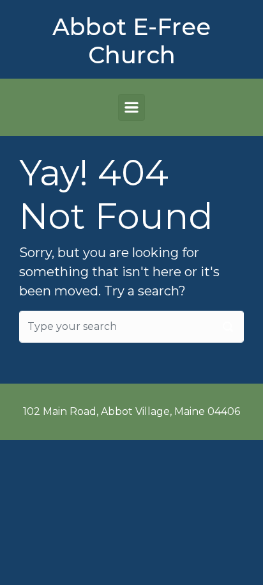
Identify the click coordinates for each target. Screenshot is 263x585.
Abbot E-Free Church (131, 40)
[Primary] (131, 107)
